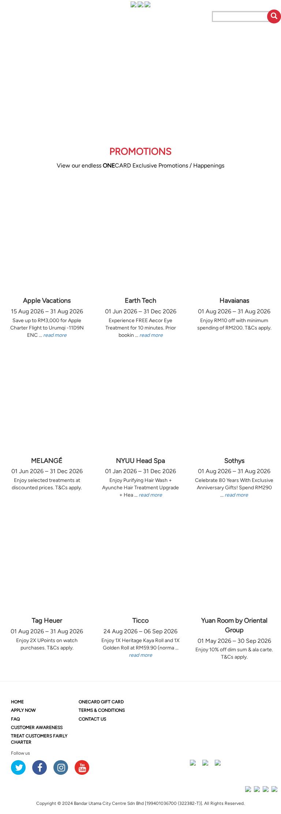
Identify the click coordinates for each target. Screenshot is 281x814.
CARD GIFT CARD (101, 701)
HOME (17, 701)
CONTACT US (92, 719)
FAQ (15, 719)
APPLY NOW (23, 710)
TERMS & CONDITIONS (102, 710)
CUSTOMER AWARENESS (37, 727)
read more (55, 335)
